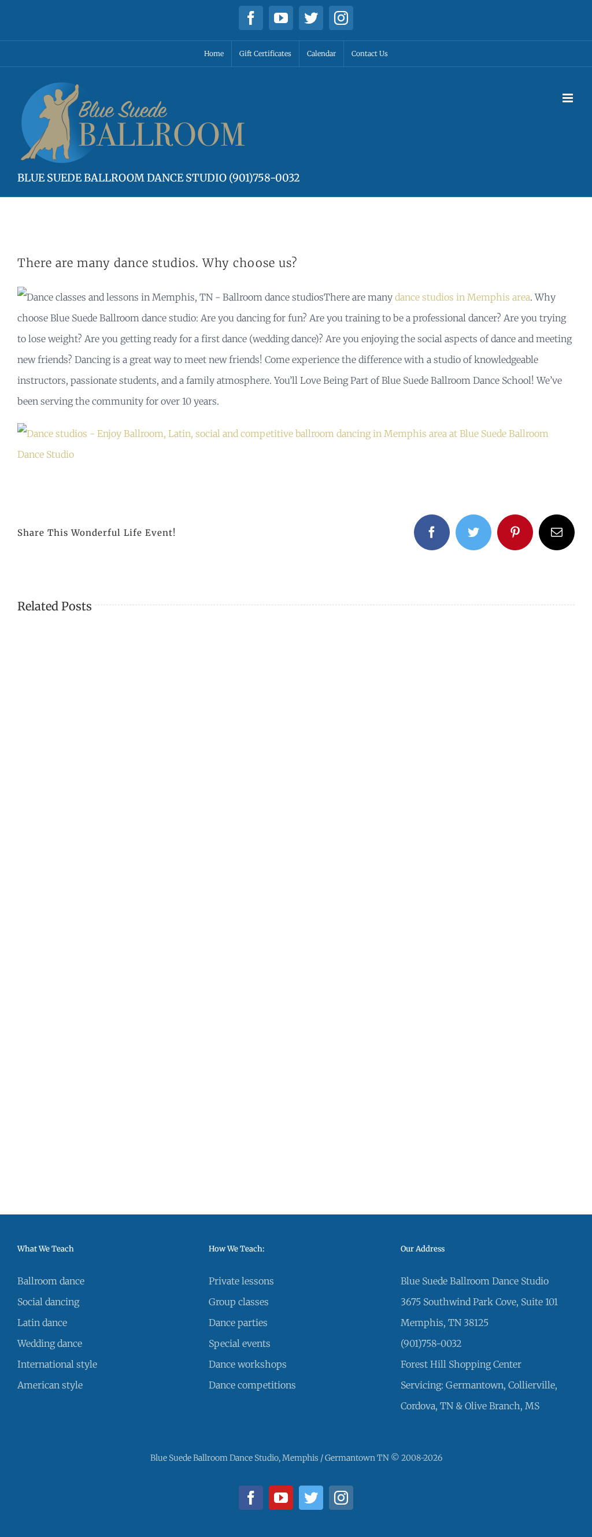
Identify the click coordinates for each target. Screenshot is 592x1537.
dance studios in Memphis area (462, 297)
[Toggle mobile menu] (569, 98)
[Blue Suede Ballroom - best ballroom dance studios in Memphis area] (296, 433)
